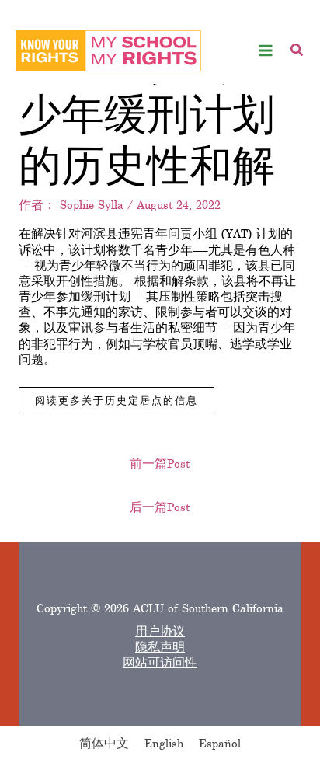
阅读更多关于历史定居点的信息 (116, 400)
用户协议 (160, 632)
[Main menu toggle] (266, 51)
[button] (297, 52)
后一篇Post (160, 507)
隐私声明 (160, 647)
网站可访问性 (160, 663)
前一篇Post (160, 464)
